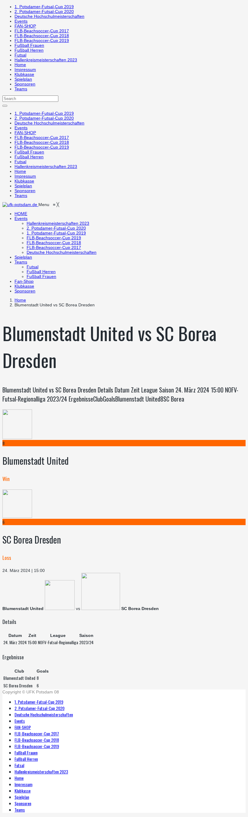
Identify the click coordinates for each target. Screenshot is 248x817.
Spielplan (23, 79)
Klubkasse (24, 74)
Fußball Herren (29, 50)
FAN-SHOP (25, 26)
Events (21, 21)
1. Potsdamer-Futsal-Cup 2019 (44, 6)
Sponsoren (25, 84)
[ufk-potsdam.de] (20, 204)
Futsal (20, 55)
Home (20, 64)
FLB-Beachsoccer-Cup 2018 (42, 35)
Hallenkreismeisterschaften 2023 (46, 59)
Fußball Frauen (29, 45)
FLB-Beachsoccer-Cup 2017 (42, 30)
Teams (21, 88)
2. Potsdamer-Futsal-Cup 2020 (44, 11)
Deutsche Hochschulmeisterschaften (49, 16)
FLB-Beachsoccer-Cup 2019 (42, 40)
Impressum (25, 69)
